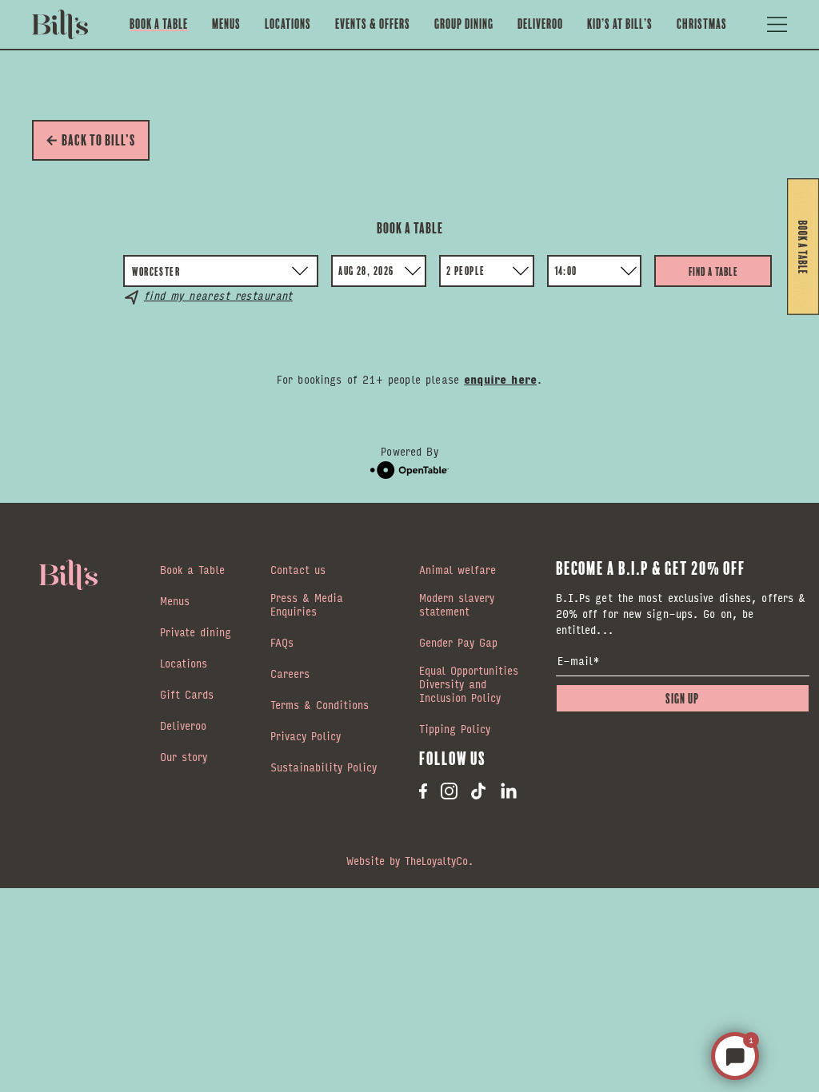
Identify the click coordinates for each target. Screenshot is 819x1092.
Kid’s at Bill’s (620, 24)
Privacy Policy (305, 737)
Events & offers (372, 24)
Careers (290, 675)
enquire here (500, 379)
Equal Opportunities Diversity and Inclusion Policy (468, 685)
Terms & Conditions (319, 706)
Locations (288, 24)
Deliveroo (540, 24)
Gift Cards (187, 695)
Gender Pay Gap (458, 644)
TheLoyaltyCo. (439, 860)
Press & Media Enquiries (306, 605)
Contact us (298, 571)
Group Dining (463, 24)
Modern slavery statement (456, 605)
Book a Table (159, 24)
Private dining (195, 633)
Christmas (702, 24)
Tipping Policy (454, 730)
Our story (183, 758)
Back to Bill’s (98, 140)
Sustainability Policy (323, 768)
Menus (226, 24)
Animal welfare (457, 571)
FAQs (282, 644)
